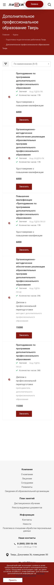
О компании (27, 474)
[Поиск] (49, 4)
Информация (27, 514)
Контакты (27, 520)
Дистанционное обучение (27, 503)
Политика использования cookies (30, 574)
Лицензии (27, 478)
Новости (27, 524)
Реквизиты (27, 487)
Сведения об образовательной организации (27, 491)
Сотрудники (27, 483)
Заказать (24, 119)
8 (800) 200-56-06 (27, 543)
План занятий (27, 498)
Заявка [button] (34, 4)
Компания (27, 469)
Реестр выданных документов (27, 507)
